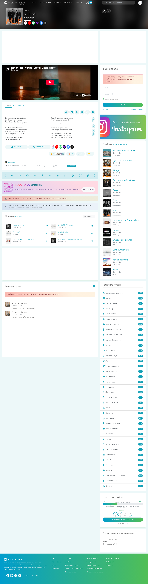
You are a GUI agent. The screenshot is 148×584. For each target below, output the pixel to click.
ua (27, 575)
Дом (115, 200)
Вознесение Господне (123, 329)
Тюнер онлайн (91, 562)
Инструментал (123, 371)
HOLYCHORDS (22, 185)
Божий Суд (123, 309)
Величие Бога (123, 319)
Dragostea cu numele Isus (23, 239)
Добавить (68, 2)
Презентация (18, 106)
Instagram (110, 562)
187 (72, 166)
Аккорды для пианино (94, 568)
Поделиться (40, 147)
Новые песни (56, 562)
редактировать (54, 205)
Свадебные (123, 455)
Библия (123, 298)
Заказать (79, 2)
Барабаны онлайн (93, 565)
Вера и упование (123, 324)
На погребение (123, 402)
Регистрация (108, 110)
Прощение (123, 434)
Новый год (123, 413)
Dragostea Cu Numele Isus (126, 220)
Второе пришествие (123, 334)
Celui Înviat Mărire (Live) (124, 180)
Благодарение (123, 303)
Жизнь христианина (123, 366)
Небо (123, 408)
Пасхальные (123, 418)
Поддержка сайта (71, 565)
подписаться (88, 189)
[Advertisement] (50, 47)
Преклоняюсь (18, 225)
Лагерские (123, 392)
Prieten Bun (17, 232)
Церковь (123, 486)
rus (32, 575)
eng (36, 575)
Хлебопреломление (123, 481)
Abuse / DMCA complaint (74, 568)
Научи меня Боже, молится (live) (70, 239)
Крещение (123, 387)
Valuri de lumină (120, 260)
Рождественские (123, 444)
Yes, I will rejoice (64, 232)
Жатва (123, 361)
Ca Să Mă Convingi (65, 225)
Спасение (123, 465)
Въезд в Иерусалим (123, 340)
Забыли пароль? (136, 110)
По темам (55, 568)
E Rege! (116, 170)
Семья (123, 460)
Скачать (17, 147)
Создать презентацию (94, 572)
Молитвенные (123, 397)
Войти (122, 105)
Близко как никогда (122, 240)
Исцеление (123, 376)
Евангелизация (123, 356)
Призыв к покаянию (123, 423)
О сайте (68, 562)
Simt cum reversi (121, 250)
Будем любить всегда (124, 150)
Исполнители (45, 2)
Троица (123, 470)
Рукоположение (123, 449)
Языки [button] (56, 2)
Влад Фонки (11, 162)
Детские (123, 345)
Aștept (116, 270)
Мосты (116, 230)
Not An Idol (29, 18)
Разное (123, 439)
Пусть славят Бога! (122, 160)
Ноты (53, 565)
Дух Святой (123, 350)
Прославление (123, 428)
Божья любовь (123, 314)
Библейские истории (123, 293)
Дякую (116, 190)
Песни (33, 2)
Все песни (87, 216)
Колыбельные (123, 382)
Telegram (109, 565)
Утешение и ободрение (123, 475)
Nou (115, 210)
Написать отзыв (70, 572)
